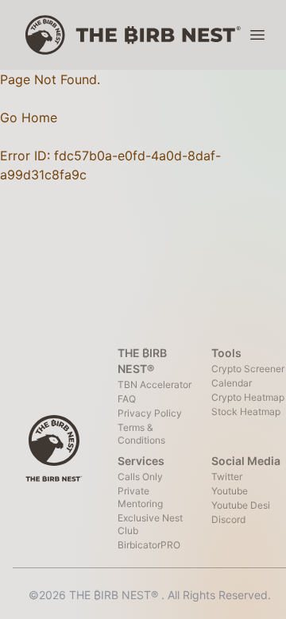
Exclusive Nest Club (150, 524)
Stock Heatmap (245, 411)
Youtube (229, 491)
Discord (228, 519)
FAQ (127, 399)
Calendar (231, 383)
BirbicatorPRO (149, 545)
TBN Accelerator (154, 384)
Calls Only (140, 477)
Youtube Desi (240, 505)
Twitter (226, 477)
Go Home (28, 117)
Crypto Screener (247, 369)
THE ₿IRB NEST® (115, 595)
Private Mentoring (140, 497)
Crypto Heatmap (247, 397)
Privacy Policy (150, 413)
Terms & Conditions (141, 433)
